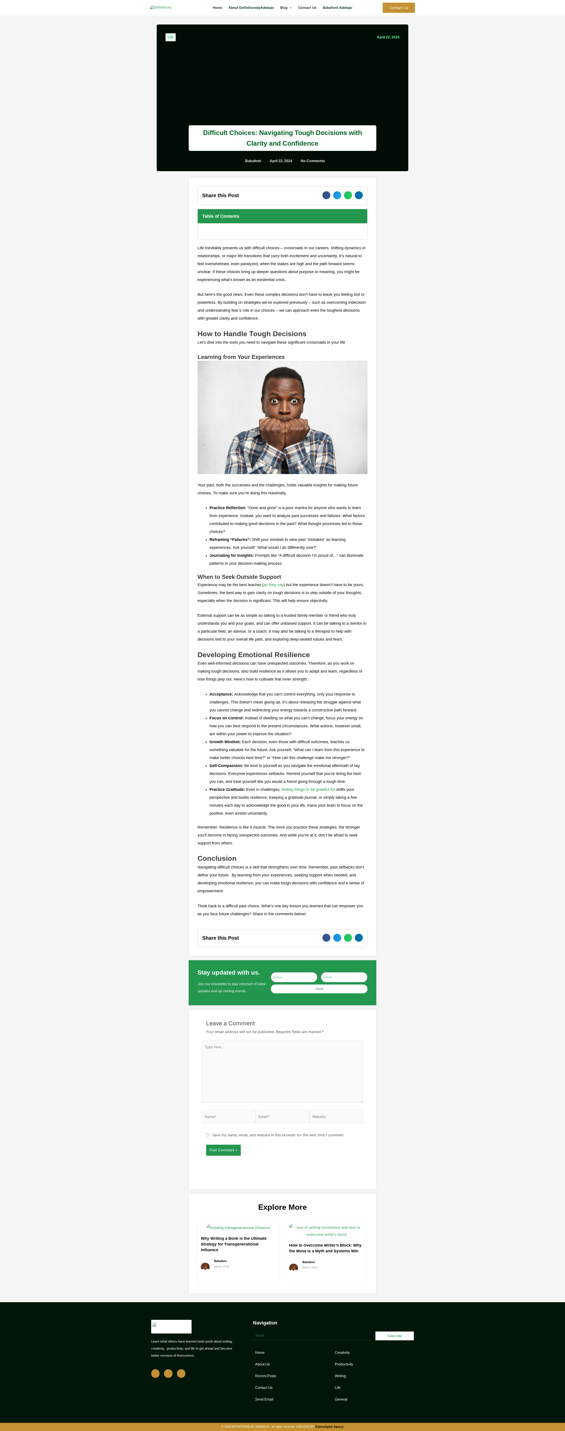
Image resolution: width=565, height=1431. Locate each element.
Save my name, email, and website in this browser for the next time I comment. (278, 1135)
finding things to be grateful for (308, 789)
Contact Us (307, 8)
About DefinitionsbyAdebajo (251, 8)
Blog (283, 8)
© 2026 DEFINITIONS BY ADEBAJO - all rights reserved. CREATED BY (282, 1426)
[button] (289, 7)
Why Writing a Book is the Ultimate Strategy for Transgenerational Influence (234, 1244)
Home (217, 8)
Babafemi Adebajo (337, 8)
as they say (274, 585)
